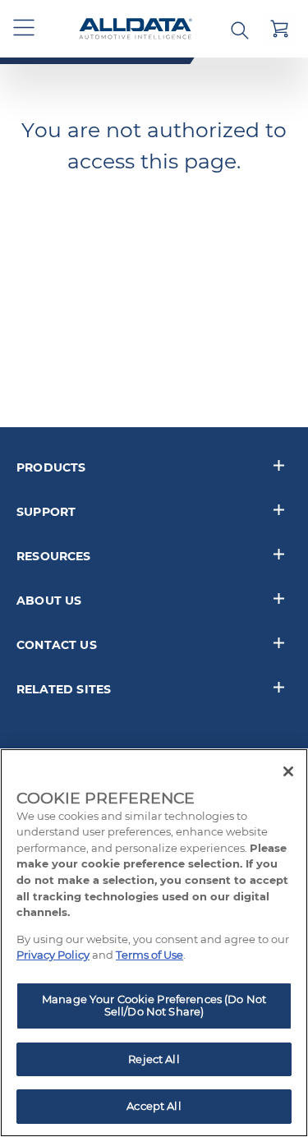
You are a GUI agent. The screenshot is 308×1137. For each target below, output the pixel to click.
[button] (24, 28)
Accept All (153, 1105)
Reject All (153, 1059)
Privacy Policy (53, 954)
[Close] (288, 771)
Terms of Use (149, 954)
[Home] (135, 29)
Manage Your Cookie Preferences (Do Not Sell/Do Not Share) (154, 1005)
